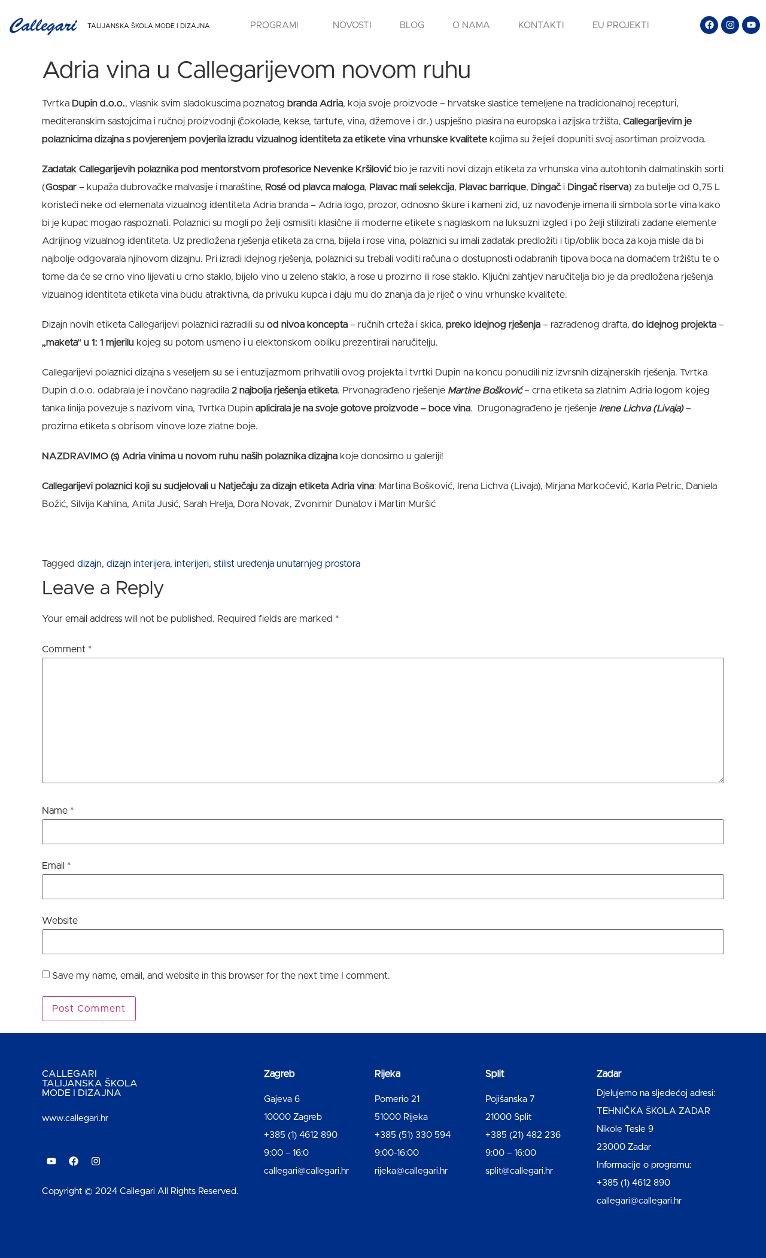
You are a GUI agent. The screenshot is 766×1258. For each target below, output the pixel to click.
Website (60, 921)
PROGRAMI (274, 25)
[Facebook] (709, 25)
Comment (67, 649)
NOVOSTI (352, 25)
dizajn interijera (138, 564)
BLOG (412, 25)
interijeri (192, 564)
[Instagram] (730, 25)
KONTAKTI (541, 25)
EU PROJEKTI (620, 25)
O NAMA (471, 25)
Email (56, 866)
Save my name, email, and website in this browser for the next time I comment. (221, 976)
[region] (155, 1164)
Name (58, 811)
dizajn (89, 564)
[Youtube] (751, 25)
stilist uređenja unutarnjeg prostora (287, 564)
